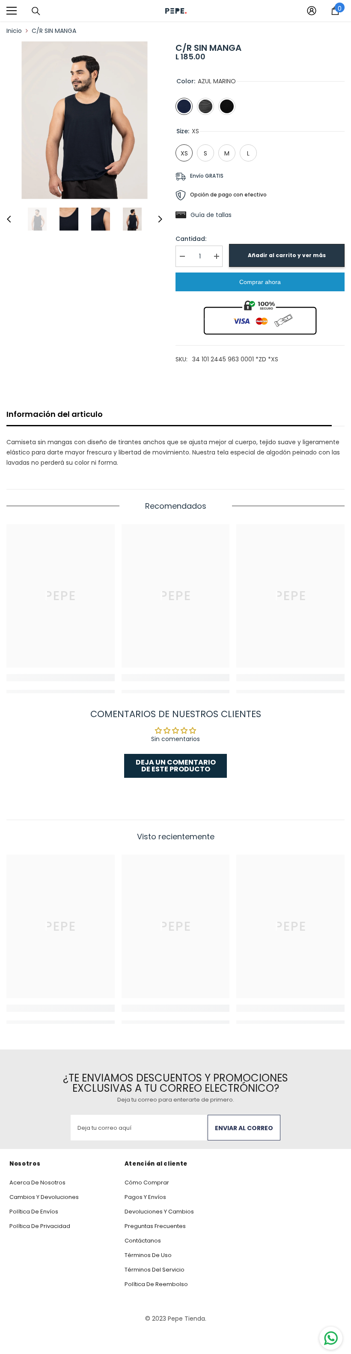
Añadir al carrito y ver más (287, 255)
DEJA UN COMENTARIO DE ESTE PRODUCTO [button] (176, 765)
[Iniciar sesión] (311, 10)
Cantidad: (191, 238)
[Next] (160, 219)
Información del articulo (54, 414)
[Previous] (9, 219)
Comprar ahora (260, 281)
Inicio (14, 30)
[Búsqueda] (36, 11)
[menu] (11, 11)
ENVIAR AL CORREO (244, 1128)
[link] (60, 677)
